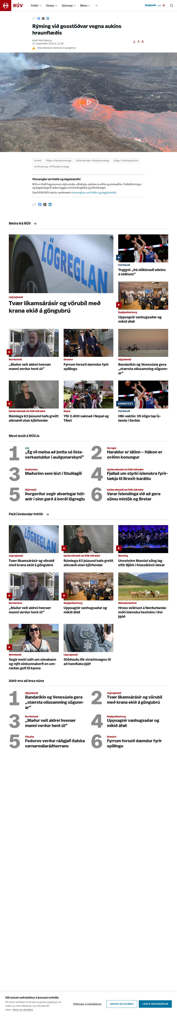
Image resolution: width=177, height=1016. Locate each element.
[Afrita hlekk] (33, 19)
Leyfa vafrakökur (155, 1004)
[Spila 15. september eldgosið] (88, 102)
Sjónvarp (67, 5)
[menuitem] (40, 5)
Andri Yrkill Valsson (42, 40)
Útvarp (50, 5)
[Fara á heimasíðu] (14, 5)
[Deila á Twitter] (43, 19)
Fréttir (34, 5)
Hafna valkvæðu (121, 1004)
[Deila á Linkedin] (47, 19)
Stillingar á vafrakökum (87, 1004)
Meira (83, 5)
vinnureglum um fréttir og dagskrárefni (93, 192)
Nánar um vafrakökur (23, 1009)
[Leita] (171, 5)
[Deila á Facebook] (39, 19)
